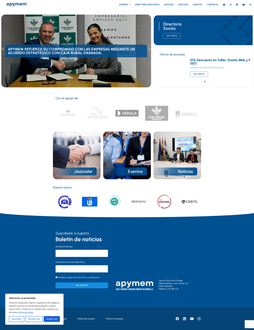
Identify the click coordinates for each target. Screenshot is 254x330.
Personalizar (16, 319)
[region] (34, 309)
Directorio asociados (147, 4)
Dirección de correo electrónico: (70, 262)
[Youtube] (192, 318)
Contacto (212, 4)
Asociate (183, 4)
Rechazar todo (34, 319)
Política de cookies (26, 312)
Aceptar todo (51, 319)
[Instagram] (199, 318)
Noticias (169, 4)
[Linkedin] (184, 318)
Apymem (123, 4)
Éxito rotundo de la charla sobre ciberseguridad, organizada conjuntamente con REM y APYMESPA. (70, 51)
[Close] (60, 296)
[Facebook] (177, 318)
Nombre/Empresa (64, 246)
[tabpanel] (203, 68)
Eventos (197, 4)
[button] (3, 49)
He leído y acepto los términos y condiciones (78, 277)
